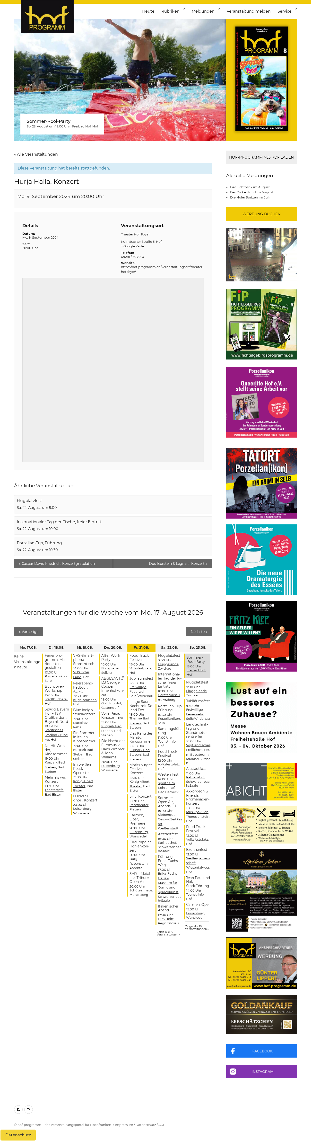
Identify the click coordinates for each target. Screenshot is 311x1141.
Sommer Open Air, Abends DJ (167, 802)
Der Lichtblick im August (250, 187)
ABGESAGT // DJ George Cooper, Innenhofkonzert (112, 686)
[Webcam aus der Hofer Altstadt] (261, 254)
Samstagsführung (170, 731)
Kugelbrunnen (85, 700)
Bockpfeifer (110, 668)
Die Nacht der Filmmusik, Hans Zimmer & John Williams (113, 749)
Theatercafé (54, 790)
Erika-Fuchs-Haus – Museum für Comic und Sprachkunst (168, 882)
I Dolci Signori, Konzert (85, 798)
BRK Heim (166, 919)
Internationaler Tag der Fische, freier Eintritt (59, 522)
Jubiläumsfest (141, 678)
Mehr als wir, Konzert (55, 779)
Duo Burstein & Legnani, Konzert (178, 563)
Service (284, 11)
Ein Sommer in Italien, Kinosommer (84, 737)
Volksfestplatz (140, 668)
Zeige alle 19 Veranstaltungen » (168, 933)
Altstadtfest (168, 834)
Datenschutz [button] (18, 1135)
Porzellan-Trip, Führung (39, 543)
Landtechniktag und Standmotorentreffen (197, 730)
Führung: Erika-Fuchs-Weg (168, 860)
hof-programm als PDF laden (261, 157)
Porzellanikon (56, 676)
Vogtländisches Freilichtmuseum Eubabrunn (198, 749)
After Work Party (110, 657)
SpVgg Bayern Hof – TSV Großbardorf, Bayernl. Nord (57, 715)
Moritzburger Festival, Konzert (141, 769)
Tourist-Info (167, 741)
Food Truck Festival (139, 657)
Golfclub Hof (111, 703)
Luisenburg (82, 808)
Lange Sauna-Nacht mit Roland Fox (142, 706)
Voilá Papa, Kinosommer (112, 715)
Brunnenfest (196, 849)
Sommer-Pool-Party (48, 121)
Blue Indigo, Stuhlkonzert (84, 712)
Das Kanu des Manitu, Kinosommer (141, 737)
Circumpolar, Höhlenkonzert (141, 846)
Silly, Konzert (141, 796)
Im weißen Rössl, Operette (82, 768)
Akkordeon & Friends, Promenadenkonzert (197, 797)
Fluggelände (168, 664)
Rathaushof (167, 843)
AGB (161, 1125)
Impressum (124, 1125)
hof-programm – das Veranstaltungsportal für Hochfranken (64, 1125)
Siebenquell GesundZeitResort (170, 819)
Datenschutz (146, 1125)
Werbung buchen (261, 214)
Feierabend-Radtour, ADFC (83, 687)
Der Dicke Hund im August (251, 192)
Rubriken (170, 11)
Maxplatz (80, 723)
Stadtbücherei (56, 699)
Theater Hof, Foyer (135, 234)
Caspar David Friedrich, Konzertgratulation (57, 563)
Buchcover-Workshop (54, 688)
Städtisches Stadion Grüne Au (56, 734)
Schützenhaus (141, 890)
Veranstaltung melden (249, 11)
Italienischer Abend (168, 908)
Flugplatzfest (29, 500)
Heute (148, 11)
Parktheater (139, 805)
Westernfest (168, 774)
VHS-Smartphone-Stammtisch (83, 659)
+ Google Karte (132, 246)
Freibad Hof (81, 126)
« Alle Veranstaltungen (36, 154)
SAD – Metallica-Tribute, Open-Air (140, 877)
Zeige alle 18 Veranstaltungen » (197, 928)
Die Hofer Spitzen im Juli (250, 197)
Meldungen (203, 11)
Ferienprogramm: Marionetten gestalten (55, 661)
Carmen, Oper (198, 904)
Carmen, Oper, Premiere (137, 819)
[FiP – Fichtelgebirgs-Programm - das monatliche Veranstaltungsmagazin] (261, 324)
